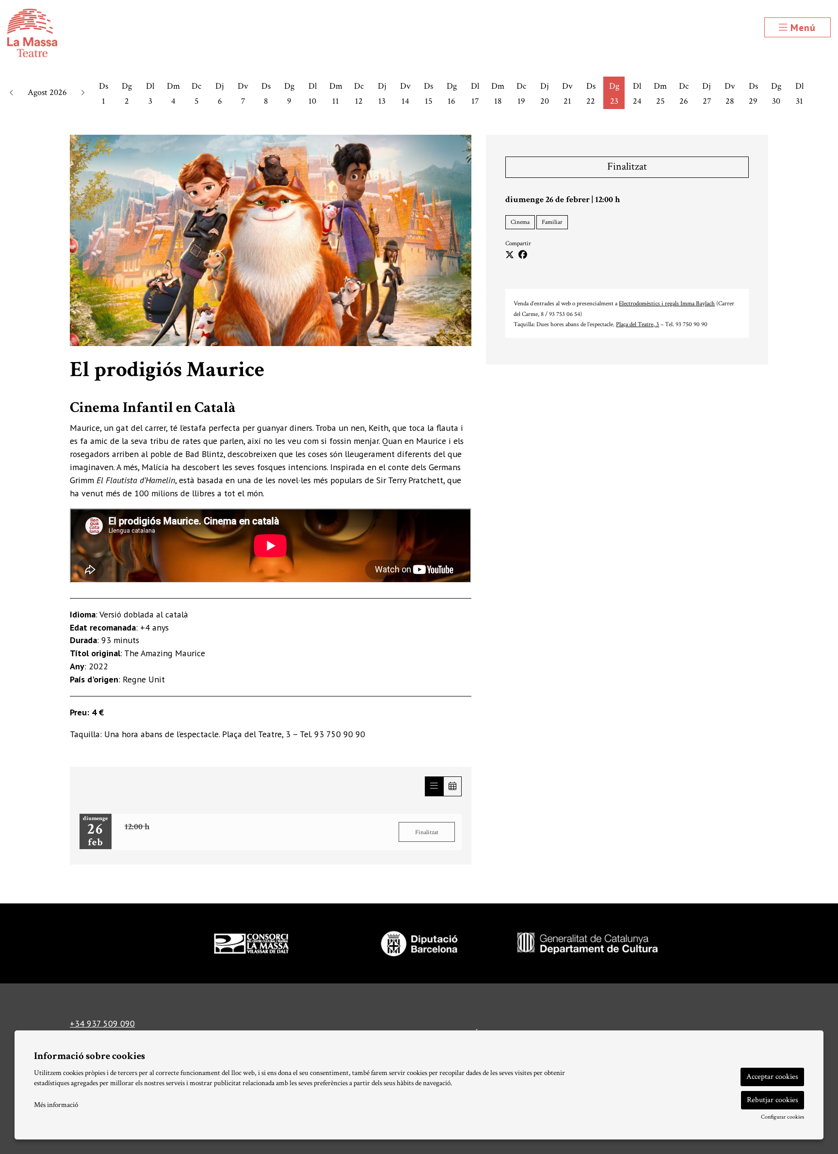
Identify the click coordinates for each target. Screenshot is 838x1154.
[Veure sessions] (434, 786)
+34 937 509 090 (102, 1023)
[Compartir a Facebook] (522, 255)
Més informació (56, 1104)
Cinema (520, 222)
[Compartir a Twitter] (509, 255)
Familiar (552, 222)
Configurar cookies (782, 1117)
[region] (270, 240)
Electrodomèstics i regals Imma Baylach (667, 303)
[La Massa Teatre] (139, 37)
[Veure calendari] (452, 786)
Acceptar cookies (772, 1077)
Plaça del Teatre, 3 (637, 324)
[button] (12, 92)
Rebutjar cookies (772, 1100)
